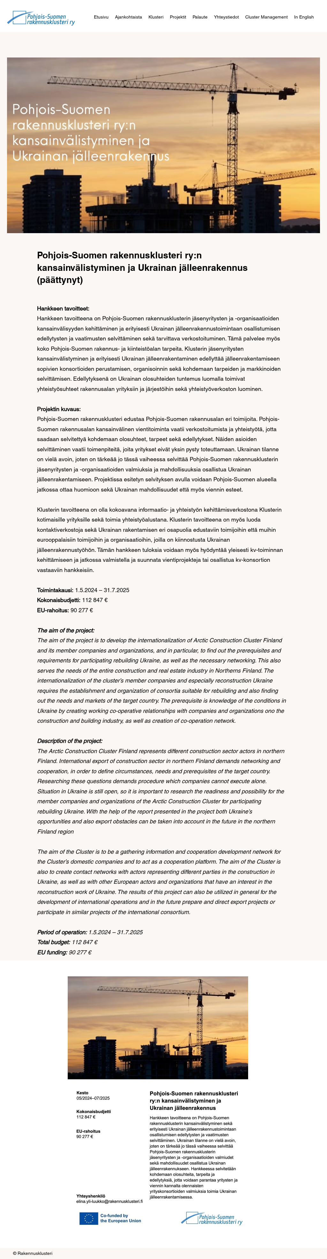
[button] (156, 17)
